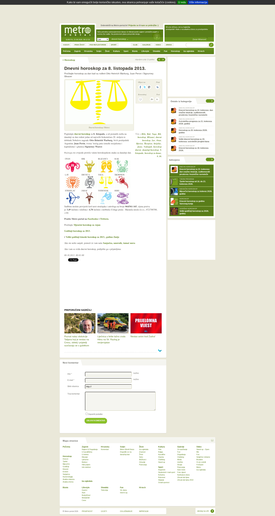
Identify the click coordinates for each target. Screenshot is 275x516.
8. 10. (159, 156)
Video (198, 447)
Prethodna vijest (163, 60)
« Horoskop (69, 60)
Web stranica (73, 386)
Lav (153, 140)
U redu (182, 2)
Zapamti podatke (95, 414)
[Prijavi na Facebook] (140, 87)
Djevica (139, 143)
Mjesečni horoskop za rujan (87, 225)
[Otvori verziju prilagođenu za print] (157, 87)
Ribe (144, 133)
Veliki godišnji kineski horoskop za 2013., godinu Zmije (92, 237)
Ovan (158, 140)
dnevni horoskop (120, 39)
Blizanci (151, 137)
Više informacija (198, 2)
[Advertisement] (138, 13)
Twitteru (104, 218)
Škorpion (148, 143)
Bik (159, 133)
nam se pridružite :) (150, 25)
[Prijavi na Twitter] (145, 87)
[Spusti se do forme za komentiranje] (140, 99)
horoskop (142, 137)
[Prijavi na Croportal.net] (149, 87)
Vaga (154, 133)
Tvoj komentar (73, 394)
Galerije (180, 447)
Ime (69, 374)
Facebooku (93, 218)
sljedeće (212, 159)
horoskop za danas (153, 153)
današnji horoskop (150, 149)
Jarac (139, 146)
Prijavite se (133, 25)
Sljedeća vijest (159, 60)
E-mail (70, 380)
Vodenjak (148, 146)
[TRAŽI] (211, 44)
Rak (149, 133)
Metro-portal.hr (78, 31)
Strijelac (157, 143)
